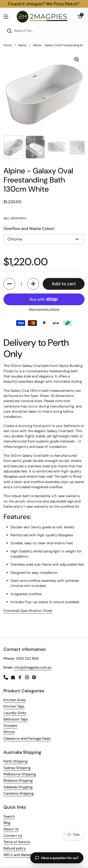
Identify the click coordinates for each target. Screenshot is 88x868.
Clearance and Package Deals (27, 738)
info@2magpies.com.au (33, 667)
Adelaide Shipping (18, 787)
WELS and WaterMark (21, 855)
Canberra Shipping (19, 793)
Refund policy (15, 848)
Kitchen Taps (14, 706)
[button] (79, 16)
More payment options (44, 309)
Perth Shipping (15, 761)
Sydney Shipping (17, 767)
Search (9, 816)
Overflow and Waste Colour (29, 228)
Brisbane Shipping (18, 780)
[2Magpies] (42, 16)
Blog (7, 822)
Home (8, 45)
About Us (11, 829)
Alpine (22, 45)
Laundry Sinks (15, 713)
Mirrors (9, 732)
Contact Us (13, 835)
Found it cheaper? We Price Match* (44, 4)
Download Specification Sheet (28, 610)
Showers (10, 725)
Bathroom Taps (16, 719)
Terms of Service (17, 842)
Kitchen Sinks (15, 700)
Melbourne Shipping (20, 774)
